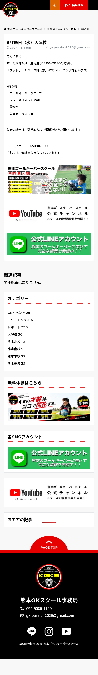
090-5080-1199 (39, 608)
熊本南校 (15, 349)
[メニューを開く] (93, 5)
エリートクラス (20, 320)
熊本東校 (16, 364)
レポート (18, 327)
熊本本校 (17, 356)
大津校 (15, 334)
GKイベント (19, 313)
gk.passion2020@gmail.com (70, 47)
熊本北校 (16, 342)
